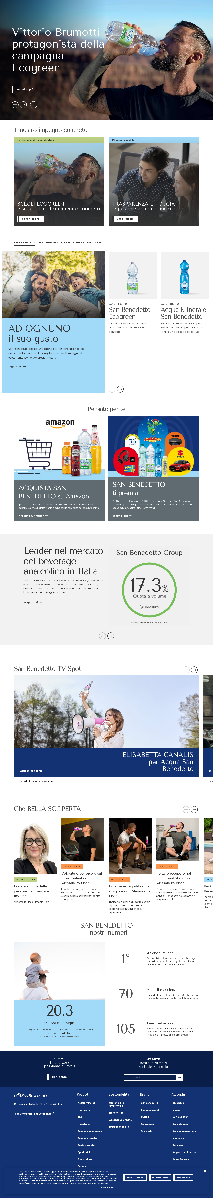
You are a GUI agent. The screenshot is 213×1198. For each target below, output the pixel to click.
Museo (176, 1110)
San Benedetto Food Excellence (33, 1113)
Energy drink (85, 1159)
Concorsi (177, 1145)
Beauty (82, 1166)
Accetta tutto (135, 1177)
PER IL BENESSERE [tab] (48, 242)
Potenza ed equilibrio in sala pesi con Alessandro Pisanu (129, 891)
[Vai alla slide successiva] (23, 104)
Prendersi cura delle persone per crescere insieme (31, 891)
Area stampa (180, 1124)
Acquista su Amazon (184, 1152)
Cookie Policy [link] (108, 1187)
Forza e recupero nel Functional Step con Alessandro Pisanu (173, 878)
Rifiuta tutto (160, 1177)
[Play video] (106, 726)
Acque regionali (150, 1110)
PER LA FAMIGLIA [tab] (25, 242)
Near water (84, 1110)
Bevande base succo (90, 1131)
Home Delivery (180, 1159)
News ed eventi (181, 1116)
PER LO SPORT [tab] (95, 242)
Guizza (145, 1116)
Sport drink (84, 1152)
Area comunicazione (184, 1131)
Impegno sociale (119, 1126)
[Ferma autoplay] (33, 104)
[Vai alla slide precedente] (15, 104)
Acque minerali (86, 1102)
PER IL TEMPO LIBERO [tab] (72, 242)
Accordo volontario (120, 1119)
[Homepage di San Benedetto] (30, 1095)
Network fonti (117, 1112)
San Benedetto (149, 1102)
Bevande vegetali (88, 1138)
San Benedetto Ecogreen (129, 313)
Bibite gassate (86, 1145)
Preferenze (183, 1177)
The (80, 1116)
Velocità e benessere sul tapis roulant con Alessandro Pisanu (81, 878)
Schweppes (147, 1124)
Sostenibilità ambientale (116, 1104)
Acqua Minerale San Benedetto (183, 313)
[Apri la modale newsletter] (179, 1077)
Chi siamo (178, 1102)
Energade (146, 1131)
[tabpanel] (106, 322)
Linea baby (84, 1124)
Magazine (178, 1138)
